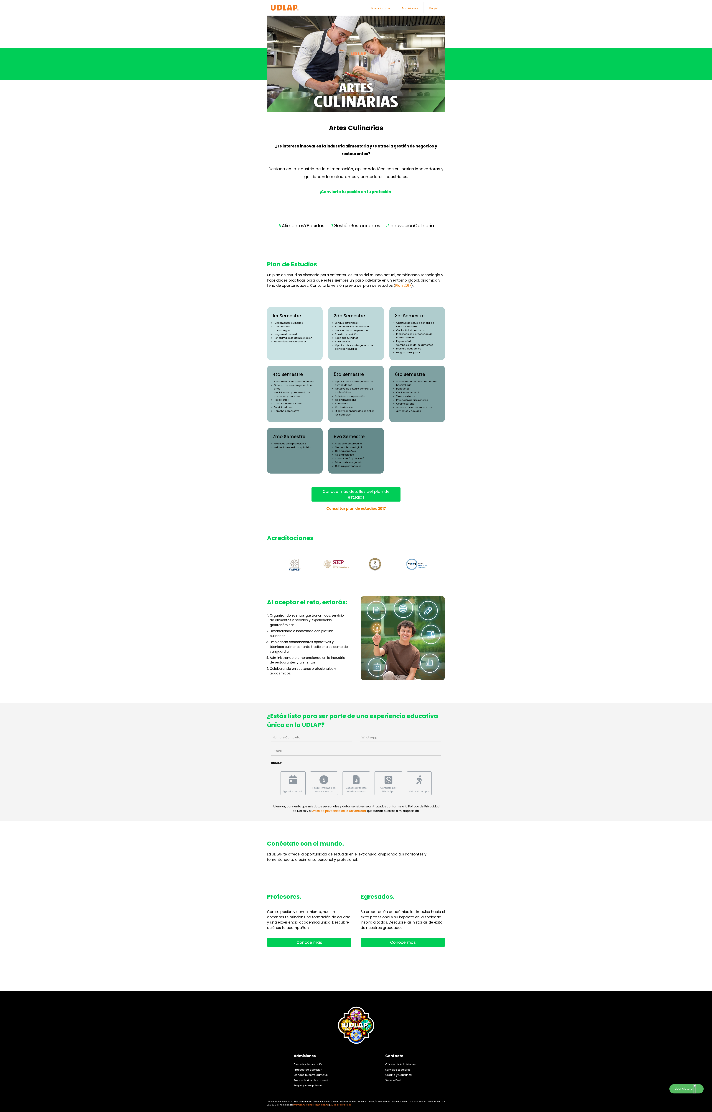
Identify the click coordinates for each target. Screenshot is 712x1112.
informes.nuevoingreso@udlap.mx (311, 1104)
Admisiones (409, 8)
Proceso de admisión (308, 1070)
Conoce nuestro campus (311, 1075)
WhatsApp (369, 737)
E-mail (277, 751)
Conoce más (309, 942)
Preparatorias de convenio (311, 1080)
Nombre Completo (286, 737)
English (434, 8)
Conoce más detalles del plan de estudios (356, 494)
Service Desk (393, 1080)
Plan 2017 (403, 285)
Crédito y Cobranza (398, 1075)
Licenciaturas (380, 8)
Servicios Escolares (398, 1070)
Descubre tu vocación (308, 1064)
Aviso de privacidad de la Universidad (339, 811)
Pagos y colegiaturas (308, 1085)
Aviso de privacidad (341, 1104)
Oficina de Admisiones (400, 1064)
